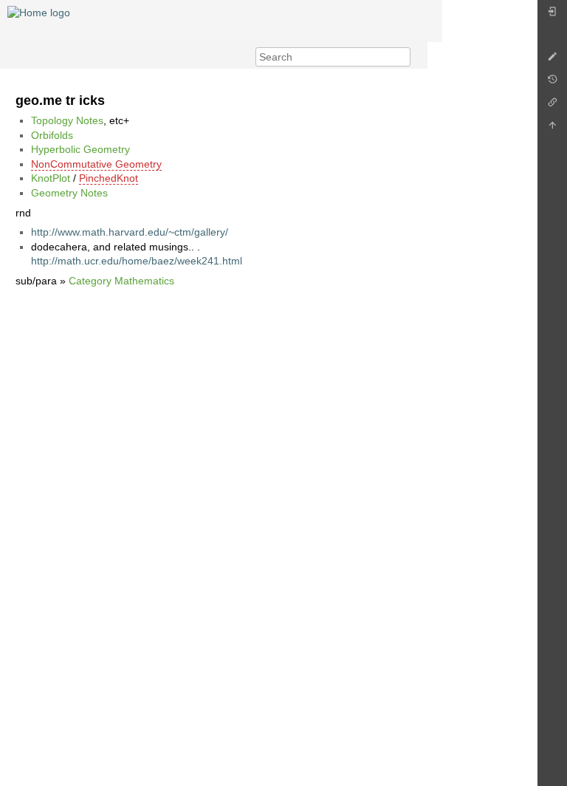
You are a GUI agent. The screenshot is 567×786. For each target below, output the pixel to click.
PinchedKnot (108, 178)
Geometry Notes (69, 193)
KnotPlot (50, 178)
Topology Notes (67, 120)
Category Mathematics (121, 281)
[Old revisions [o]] (552, 83)
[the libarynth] (38, 12)
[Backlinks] (552, 106)
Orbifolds (52, 135)
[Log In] (552, 15)
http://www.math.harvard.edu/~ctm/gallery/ (129, 232)
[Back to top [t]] (552, 128)
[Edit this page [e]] (552, 60)
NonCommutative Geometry (96, 164)
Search (403, 57)
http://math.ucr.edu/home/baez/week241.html (136, 261)
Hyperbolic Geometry (80, 149)
